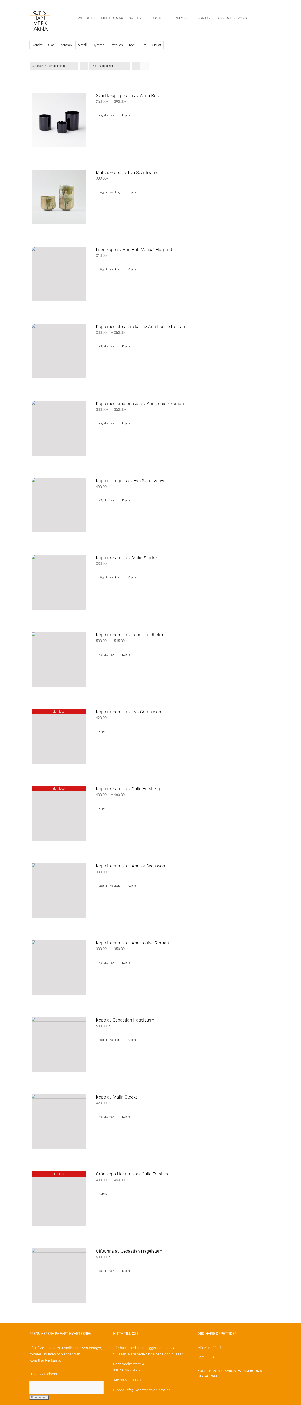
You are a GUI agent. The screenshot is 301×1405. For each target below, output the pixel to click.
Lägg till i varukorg (110, 192)
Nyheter (98, 45)
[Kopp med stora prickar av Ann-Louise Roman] (59, 351)
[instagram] (209, 1390)
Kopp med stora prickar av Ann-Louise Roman (140, 326)
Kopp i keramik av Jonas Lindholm (129, 634)
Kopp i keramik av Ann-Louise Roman (132, 942)
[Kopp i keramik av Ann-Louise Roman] (59, 967)
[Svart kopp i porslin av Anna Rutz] (59, 120)
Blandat (37, 45)
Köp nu (126, 115)
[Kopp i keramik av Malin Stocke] (59, 582)
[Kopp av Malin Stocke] (59, 1121)
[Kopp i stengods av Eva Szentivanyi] (59, 505)
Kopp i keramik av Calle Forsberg (128, 788)
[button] (265, 18)
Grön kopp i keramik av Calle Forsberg (133, 1174)
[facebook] (200, 1390)
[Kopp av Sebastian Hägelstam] (59, 1044)
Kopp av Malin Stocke (117, 1097)
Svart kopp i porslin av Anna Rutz (128, 95)
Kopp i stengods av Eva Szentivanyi (130, 480)
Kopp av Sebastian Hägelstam (125, 1020)
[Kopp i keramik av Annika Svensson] (59, 890)
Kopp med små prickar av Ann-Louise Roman (140, 403)
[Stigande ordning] (83, 66)
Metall (82, 45)
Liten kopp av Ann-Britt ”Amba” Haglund (134, 249)
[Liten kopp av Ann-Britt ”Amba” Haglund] (59, 274)
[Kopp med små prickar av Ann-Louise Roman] (59, 428)
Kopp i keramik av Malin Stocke (126, 557)
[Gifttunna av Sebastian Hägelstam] (59, 1275)
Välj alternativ (107, 115)
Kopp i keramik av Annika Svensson (130, 866)
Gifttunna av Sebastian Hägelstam (129, 1251)
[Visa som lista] (144, 66)
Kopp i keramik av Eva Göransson (128, 711)
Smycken (116, 45)
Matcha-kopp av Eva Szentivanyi (127, 172)
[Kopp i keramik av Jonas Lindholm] (59, 659)
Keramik (66, 45)
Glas (51, 45)
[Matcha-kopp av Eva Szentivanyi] (59, 197)
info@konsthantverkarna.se (148, 1390)
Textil (132, 45)
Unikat (156, 45)
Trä (144, 45)
